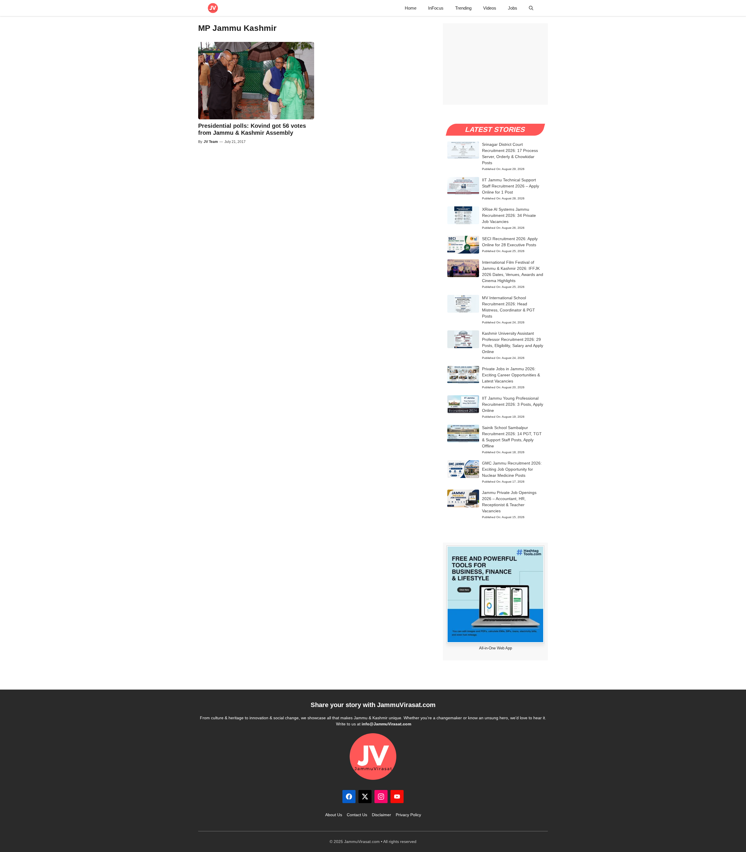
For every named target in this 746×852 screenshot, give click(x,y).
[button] (531, 8)
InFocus (436, 8)
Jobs (512, 8)
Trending (463, 8)
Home (410, 8)
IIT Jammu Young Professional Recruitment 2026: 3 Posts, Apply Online (512, 404)
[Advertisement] (495, 64)
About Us (333, 814)
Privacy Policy (408, 814)
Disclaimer (381, 814)
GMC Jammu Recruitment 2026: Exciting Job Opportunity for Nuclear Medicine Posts (512, 469)
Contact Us (357, 814)
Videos (489, 8)
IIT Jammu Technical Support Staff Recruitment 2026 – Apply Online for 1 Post (510, 186)
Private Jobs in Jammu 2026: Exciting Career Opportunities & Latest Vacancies (511, 374)
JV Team (211, 142)
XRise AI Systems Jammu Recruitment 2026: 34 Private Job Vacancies (509, 215)
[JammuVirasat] (213, 8)
